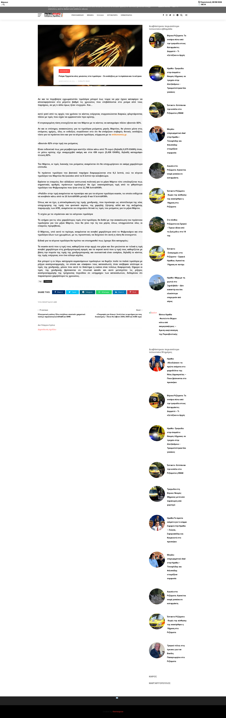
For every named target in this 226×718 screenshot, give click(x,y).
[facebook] (163, 15)
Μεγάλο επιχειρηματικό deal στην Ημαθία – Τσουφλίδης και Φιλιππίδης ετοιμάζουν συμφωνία (176, 141)
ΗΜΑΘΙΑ (90, 15)
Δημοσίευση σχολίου (47, 329)
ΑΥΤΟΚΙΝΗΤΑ (112, 15)
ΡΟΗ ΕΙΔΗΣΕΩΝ (78, 15)
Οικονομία (64, 71)
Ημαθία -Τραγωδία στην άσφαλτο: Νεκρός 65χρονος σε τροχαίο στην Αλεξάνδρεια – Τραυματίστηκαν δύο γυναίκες (176, 80)
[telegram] (177, 15)
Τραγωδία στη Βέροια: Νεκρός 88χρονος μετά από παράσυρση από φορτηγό (176, 497)
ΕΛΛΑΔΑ (100, 15)
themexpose (118, 711)
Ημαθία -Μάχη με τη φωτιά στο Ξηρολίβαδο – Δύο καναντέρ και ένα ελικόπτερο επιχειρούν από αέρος (176, 290)
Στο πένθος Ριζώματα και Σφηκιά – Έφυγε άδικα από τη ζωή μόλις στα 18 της (176, 228)
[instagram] (166, 15)
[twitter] (170, 15)
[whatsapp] (174, 15)
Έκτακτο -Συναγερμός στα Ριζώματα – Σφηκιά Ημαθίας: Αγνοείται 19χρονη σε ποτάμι (176, 257)
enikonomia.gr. (119, 134)
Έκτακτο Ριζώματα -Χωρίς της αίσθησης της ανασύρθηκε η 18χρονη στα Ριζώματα (177, 199)
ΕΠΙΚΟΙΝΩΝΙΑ (126, 15)
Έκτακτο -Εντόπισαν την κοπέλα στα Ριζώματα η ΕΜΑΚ (176, 109)
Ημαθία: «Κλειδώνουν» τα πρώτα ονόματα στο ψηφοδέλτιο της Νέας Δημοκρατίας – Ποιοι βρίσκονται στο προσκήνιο (176, 371)
